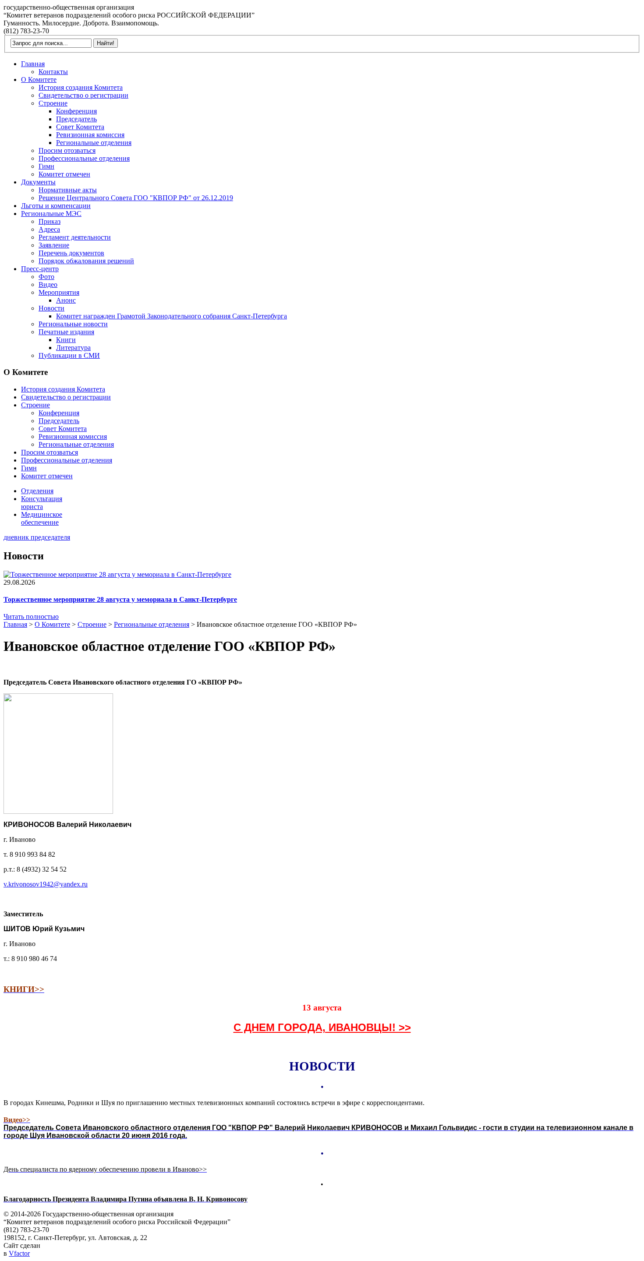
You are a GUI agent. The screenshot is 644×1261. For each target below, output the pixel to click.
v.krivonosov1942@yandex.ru (46, 884)
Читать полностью (31, 616)
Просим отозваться (67, 150)
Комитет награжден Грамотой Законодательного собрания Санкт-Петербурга (171, 316)
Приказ (49, 221)
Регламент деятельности (75, 237)
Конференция (76, 111)
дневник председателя (37, 537)
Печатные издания (66, 332)
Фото (46, 276)
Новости (51, 308)
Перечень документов (71, 253)
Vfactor (19, 1253)
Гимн (46, 166)
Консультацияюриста (41, 502)
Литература (73, 347)
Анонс (66, 300)
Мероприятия (59, 292)
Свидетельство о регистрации (83, 95)
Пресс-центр (40, 268)
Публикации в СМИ (69, 355)
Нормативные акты (68, 190)
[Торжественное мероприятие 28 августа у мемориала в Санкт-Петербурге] (117, 574)
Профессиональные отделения (84, 158)
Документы (38, 182)
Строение (53, 103)
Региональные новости (73, 324)
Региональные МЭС (51, 213)
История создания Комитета (81, 87)
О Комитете (39, 79)
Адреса (49, 229)
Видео (48, 284)
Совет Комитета (80, 127)
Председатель (76, 119)
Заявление (54, 245)
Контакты (53, 71)
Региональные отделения (93, 142)
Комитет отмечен (64, 174)
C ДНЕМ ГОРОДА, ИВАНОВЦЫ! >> (322, 1027)
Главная (33, 63)
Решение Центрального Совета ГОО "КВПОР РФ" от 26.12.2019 (136, 197)
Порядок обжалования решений (86, 261)
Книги (66, 339)
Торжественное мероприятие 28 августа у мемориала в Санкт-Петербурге (120, 599)
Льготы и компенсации (56, 205)
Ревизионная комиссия (90, 134)
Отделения (37, 491)
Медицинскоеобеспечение (41, 518)
